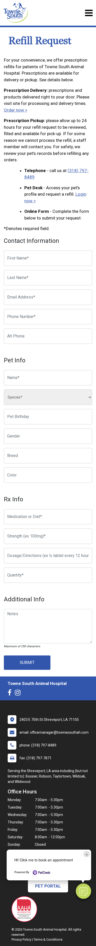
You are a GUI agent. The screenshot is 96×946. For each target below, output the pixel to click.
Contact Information (31, 240)
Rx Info (13, 499)
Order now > (15, 110)
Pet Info (14, 360)
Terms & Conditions (48, 939)
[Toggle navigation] (88, 12)
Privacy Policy (21, 939)
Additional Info (24, 599)
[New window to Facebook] (11, 694)
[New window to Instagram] (19, 694)
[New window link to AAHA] (26, 909)
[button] (83, 891)
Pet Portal (48, 886)
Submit (27, 662)
